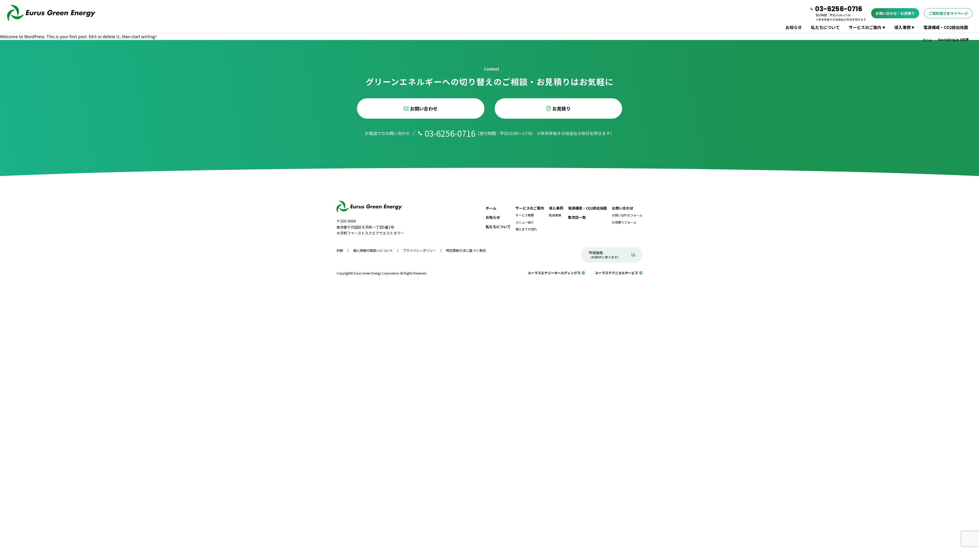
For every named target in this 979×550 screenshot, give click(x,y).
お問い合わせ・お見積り (895, 13)
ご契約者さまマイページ (948, 13)
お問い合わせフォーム (627, 215)
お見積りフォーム (624, 222)
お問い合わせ (423, 108)
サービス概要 (525, 215)
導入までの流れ (526, 229)
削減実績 (555, 215)
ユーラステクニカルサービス (616, 272)
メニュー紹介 (525, 222)
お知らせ (793, 27)
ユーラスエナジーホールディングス (554, 272)
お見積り (561, 108)
